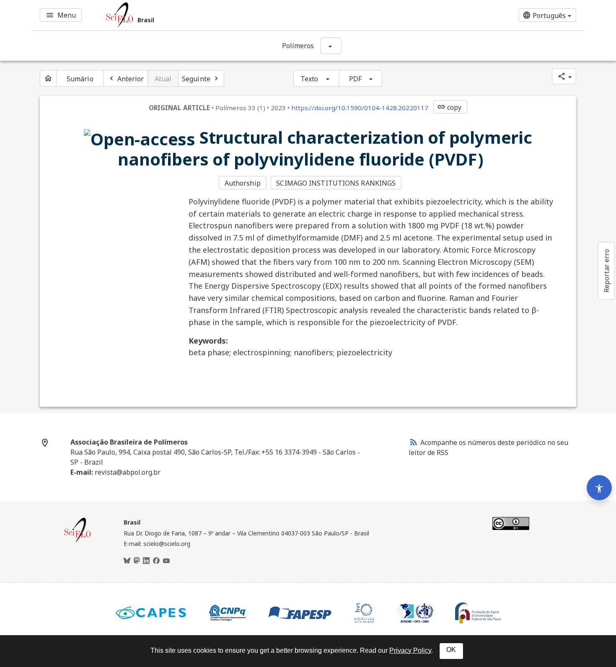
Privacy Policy (410, 650)
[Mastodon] (137, 561)
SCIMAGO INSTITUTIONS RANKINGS (336, 183)
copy (449, 107)
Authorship (243, 183)
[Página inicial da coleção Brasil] (77, 541)
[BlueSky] (127, 561)
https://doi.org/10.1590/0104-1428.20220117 (359, 107)
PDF (355, 78)
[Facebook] (156, 561)
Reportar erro (606, 270)
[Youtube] (166, 561)
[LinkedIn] (146, 561)
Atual (163, 78)
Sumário (80, 78)
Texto (309, 78)
